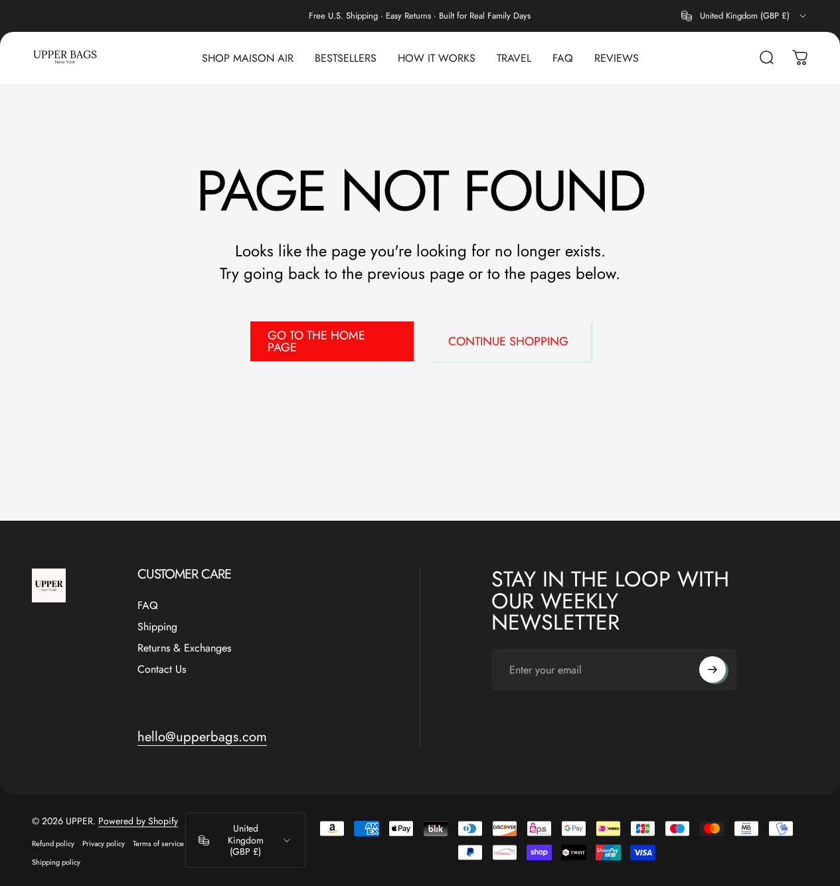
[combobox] (744, 16)
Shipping (157, 627)
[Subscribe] (712, 669)
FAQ (147, 605)
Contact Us (161, 669)
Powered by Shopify (138, 820)
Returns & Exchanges (184, 648)
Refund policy (53, 843)
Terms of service (158, 843)
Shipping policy (56, 861)
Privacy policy (103, 843)
